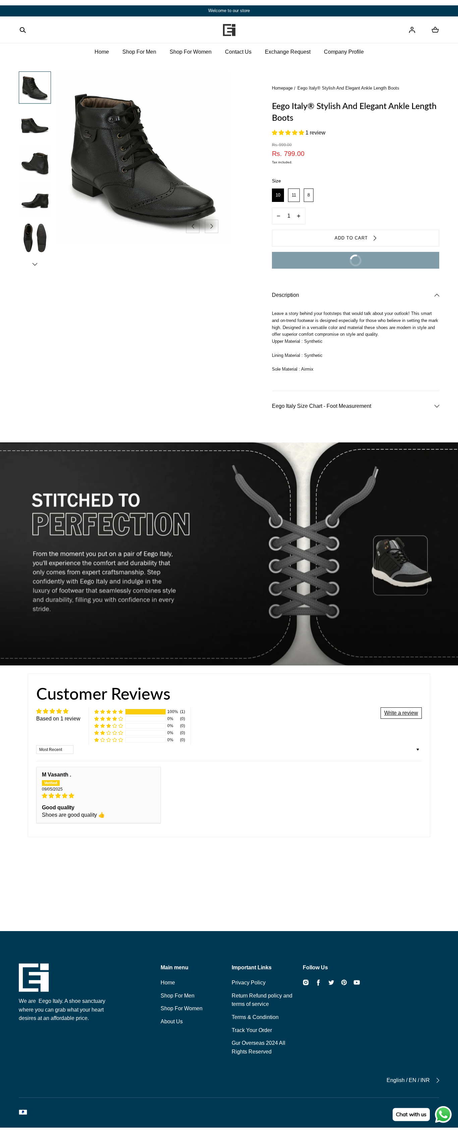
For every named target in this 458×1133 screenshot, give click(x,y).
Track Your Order (252, 1030)
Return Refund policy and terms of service (262, 1000)
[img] (98, 796)
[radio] (278, 195)
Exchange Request (287, 52)
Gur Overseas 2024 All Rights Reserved (258, 1047)
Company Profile (344, 52)
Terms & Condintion (255, 1017)
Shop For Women (191, 52)
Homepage (282, 88)
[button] (23, 29)
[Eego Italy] (229, 29)
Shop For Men (139, 52)
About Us (172, 1021)
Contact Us (238, 52)
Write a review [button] (401, 713)
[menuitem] (35, 87)
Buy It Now (321, 263)
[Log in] (412, 30)
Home (102, 52)
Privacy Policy (249, 982)
